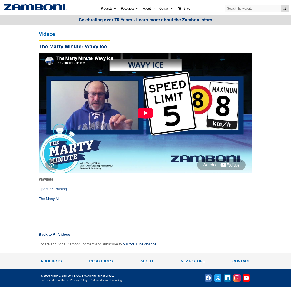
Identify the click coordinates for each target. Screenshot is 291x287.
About (147, 8)
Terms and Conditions (54, 280)
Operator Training (53, 188)
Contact (164, 8)
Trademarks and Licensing (105, 280)
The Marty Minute (53, 198)
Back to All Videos (54, 234)
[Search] (285, 8)
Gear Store (193, 261)
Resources (127, 8)
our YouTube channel (140, 244)
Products (106, 8)
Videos (47, 33)
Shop (186, 8)
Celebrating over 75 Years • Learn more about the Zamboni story (145, 19)
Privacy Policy (78, 280)
